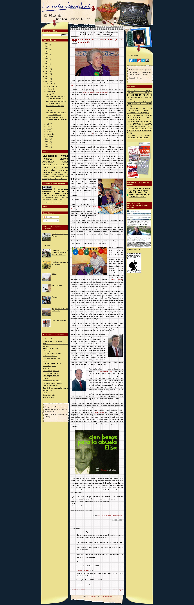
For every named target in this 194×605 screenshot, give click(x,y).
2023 (47, 51)
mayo (49, 129)
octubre (50, 89)
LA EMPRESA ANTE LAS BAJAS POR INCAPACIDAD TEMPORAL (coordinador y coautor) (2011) (139, 111)
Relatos (58, 172)
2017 (47, 66)
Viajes (53, 170)
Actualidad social (55, 161)
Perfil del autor (132, 55)
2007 (47, 147)
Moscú (54, 274)
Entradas (48, 217)
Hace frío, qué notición (51, 373)
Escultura (52, 179)
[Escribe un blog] (116, 520)
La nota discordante (106, 596)
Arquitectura (63, 170)
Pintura (60, 174)
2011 (47, 81)
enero (49, 136)
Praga (45, 393)
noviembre (51, 86)
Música (54, 168)
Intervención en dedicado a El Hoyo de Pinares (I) (60, 253)
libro (72, 85)
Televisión (64, 168)
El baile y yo (47, 378)
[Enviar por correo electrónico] (113, 520)
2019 (47, 61)
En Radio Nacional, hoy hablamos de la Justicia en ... (56, 119)
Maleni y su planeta (50, 356)
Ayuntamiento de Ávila (104, 371)
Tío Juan (55, 297)
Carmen (90, 133)
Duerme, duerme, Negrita (52, 363)
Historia (46, 164)
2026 (47, 44)
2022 (47, 54)
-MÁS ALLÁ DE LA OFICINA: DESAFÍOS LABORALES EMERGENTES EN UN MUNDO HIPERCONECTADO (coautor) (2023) (139, 95)
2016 (47, 69)
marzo (49, 134)
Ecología (45, 174)
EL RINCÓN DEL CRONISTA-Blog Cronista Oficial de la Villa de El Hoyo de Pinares (139, 190)
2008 (47, 144)
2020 (47, 59)
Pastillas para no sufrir (51, 376)
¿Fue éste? (46, 245)
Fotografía (58, 179)
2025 (47, 46)
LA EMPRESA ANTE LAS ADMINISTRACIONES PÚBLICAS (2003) (139, 131)
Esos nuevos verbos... (59, 320)
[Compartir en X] (118, 520)
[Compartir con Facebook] (121, 520)
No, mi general (57, 285)
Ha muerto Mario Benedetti (52, 383)
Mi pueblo (61, 164)
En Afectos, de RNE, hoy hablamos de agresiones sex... (55, 108)
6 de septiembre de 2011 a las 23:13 (89, 580)
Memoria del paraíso (50, 348)
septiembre (51, 91)
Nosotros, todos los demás (52, 341)
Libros (45, 167)
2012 (47, 79)
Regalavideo (99, 412)
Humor (58, 177)
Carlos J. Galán (84, 570)
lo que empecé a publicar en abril (95, 92)
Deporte (44, 177)
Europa (53, 174)
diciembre (50, 84)
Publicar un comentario (84, 585)
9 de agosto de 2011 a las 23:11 (87, 566)
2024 (47, 49)
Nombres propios (55, 158)
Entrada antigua (117, 590)
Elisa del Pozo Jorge (104, 516)
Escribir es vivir (48, 397)
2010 (47, 139)
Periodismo (64, 179)
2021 (47, 56)
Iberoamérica (47, 172)
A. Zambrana (92, 596)
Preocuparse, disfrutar (51, 371)
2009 (47, 142)
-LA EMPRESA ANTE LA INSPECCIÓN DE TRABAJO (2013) (139, 104)
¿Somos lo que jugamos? (52, 381)
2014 (47, 74)
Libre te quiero (48, 351)
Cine (66, 174)
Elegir (45, 361)
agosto (49, 94)
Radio (66, 172)
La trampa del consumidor (52, 339)
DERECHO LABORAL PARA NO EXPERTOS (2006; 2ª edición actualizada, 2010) (139, 117)
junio (49, 126)
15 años (46, 368)
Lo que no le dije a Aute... (52, 358)
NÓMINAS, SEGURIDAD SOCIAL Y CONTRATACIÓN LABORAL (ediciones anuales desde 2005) (139, 124)
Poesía (45, 170)
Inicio (99, 590)
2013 (47, 76)
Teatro (52, 177)
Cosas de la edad (49, 395)
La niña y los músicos (50, 385)
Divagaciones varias (55, 155)
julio (48, 124)
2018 (47, 64)
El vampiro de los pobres (52, 353)
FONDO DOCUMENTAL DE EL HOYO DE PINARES (139, 196)
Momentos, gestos (49, 366)
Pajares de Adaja (116, 280)
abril (48, 131)
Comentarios (50, 221)
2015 (47, 71)
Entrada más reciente (78, 590)
